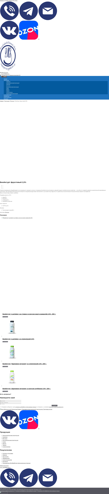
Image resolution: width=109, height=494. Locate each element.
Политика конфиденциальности (7, 491)
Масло (7, 89)
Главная (5, 79)
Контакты (6, 98)
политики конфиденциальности (56, 407)
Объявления (6, 96)
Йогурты (8, 85)
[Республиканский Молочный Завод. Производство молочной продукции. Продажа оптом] (8, 71)
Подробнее (5, 316)
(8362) (4, 465)
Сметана (8, 84)
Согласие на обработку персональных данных (25, 491)
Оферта (10, 0)
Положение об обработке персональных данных (16, 463)
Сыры (7, 88)
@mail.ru (5, 467)
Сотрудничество (7, 97)
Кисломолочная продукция (12, 87)
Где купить (15, 0)
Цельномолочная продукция (12, 83)
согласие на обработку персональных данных (25, 407)
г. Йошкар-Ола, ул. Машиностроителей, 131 (10, 75)
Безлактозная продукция (12, 93)
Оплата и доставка (4, 0)
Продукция (6, 80)
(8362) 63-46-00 (4, 72)
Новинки (8, 81)
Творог (7, 90)
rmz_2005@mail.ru (5, 73)
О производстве (7, 94)
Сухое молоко (9, 92)
